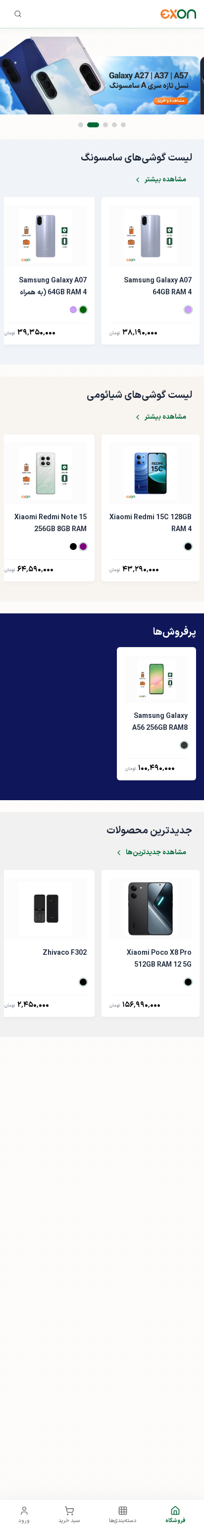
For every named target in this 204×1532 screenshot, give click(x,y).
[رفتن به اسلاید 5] (80, 124)
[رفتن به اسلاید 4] (93, 124)
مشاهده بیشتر (165, 179)
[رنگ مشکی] (188, 546)
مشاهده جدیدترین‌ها (156, 852)
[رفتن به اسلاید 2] (114, 124)
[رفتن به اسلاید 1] (123, 124)
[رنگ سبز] (83, 309)
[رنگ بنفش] (188, 309)
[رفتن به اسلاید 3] (105, 124)
